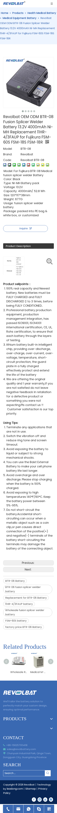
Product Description (18, 246)
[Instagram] (51, 799)
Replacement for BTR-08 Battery (26, 598)
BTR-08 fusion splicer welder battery (23, 589)
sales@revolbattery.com (19, 749)
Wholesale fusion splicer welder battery (24, 612)
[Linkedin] (40, 799)
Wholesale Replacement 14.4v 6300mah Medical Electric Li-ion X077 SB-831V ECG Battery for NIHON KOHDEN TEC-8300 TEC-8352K (18, 672)
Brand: (7, 154)
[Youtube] (45, 799)
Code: (7, 160)
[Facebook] (34, 799)
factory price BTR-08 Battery (23, 627)
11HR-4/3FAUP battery (19, 604)
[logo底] (20, 693)
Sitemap (30, 789)
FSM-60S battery (16, 621)
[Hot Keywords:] (48, 773)
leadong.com (15, 789)
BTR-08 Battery (15, 581)
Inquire (23, 228)
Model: (7, 149)
